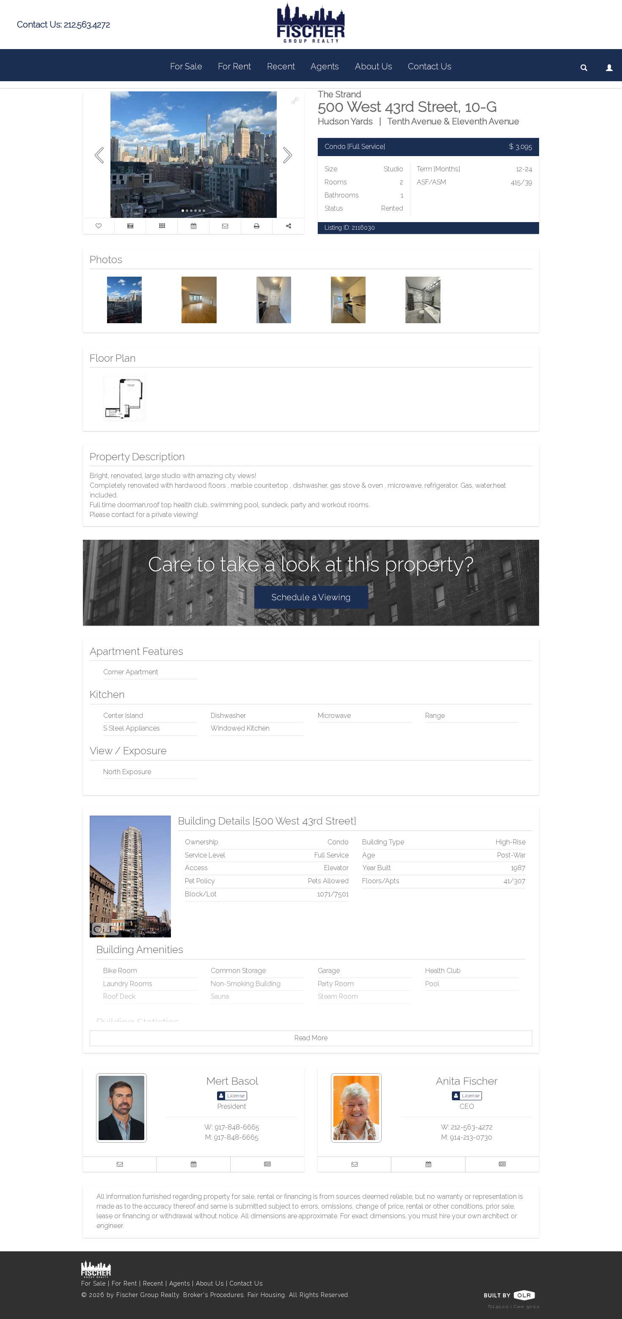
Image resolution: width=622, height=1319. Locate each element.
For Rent (234, 66)
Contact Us (429, 66)
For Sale (186, 66)
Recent (281, 66)
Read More (311, 1038)
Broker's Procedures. (215, 1295)
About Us (373, 66)
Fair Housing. (268, 1295)
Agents (325, 66)
